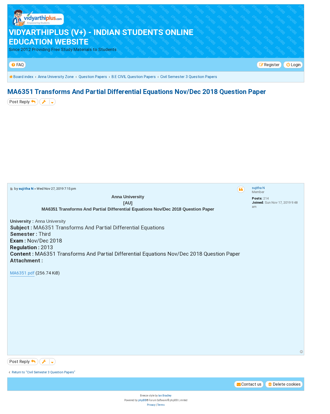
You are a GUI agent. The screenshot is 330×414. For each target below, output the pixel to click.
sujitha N (258, 188)
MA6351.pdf (22, 272)
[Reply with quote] (241, 189)
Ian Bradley (164, 395)
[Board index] (38, 17)
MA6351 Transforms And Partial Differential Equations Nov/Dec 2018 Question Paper (136, 92)
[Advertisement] (162, 144)
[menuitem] (17, 64)
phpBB (142, 400)
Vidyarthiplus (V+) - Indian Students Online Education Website (101, 37)
